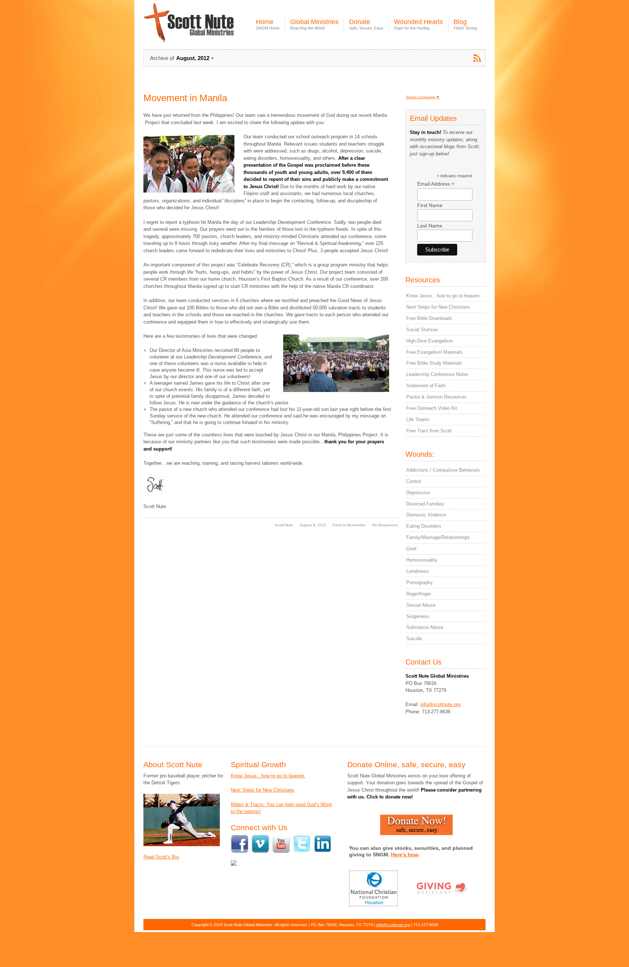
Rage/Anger (418, 594)
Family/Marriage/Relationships (438, 537)
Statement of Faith (426, 385)
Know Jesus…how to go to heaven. (443, 295)
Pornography (419, 582)
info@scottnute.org (440, 704)
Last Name (429, 226)
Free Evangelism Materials (434, 352)
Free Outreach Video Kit (431, 408)
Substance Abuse (424, 627)
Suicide (414, 638)
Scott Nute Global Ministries (205, 29)
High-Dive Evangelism (429, 341)
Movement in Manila (185, 97)
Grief (411, 548)
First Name (430, 205)
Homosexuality (422, 560)
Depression (418, 492)
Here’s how (404, 854)
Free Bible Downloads (429, 318)
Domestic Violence (426, 515)
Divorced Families (425, 504)
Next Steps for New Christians (438, 307)
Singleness (418, 616)
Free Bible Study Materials (434, 363)
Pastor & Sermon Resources (436, 397)
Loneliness (417, 571)
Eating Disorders (423, 526)
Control (413, 481)
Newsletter (356, 525)
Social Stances (422, 329)
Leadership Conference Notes (437, 374)
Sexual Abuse (420, 605)
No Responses (385, 525)
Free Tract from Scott (429, 430)
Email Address (435, 184)
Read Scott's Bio (161, 857)
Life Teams (418, 419)
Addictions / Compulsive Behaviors (443, 470)
